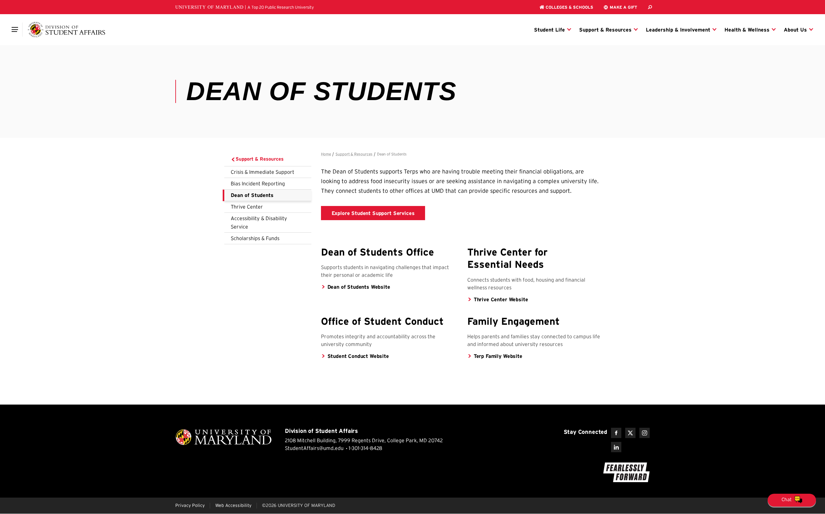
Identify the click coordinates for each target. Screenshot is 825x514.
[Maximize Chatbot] (819, 193)
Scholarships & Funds (255, 238)
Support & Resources (260, 159)
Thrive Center (247, 207)
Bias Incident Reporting (258, 183)
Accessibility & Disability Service (259, 222)
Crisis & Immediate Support (262, 172)
